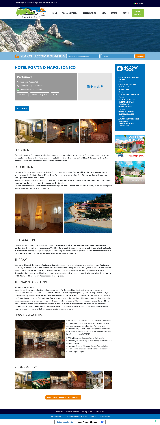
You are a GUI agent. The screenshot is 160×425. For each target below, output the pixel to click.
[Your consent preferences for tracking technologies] (156, 421)
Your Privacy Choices (87, 422)
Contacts (53, 2)
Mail (55, 95)
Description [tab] (22, 108)
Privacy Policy (87, 412)
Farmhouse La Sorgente (129, 95)
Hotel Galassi (125, 108)
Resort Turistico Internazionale (126, 101)
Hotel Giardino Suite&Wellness (126, 114)
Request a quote (39, 95)
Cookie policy (99, 412)
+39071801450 (26, 86)
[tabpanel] (63, 252)
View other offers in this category (63, 397)
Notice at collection (65, 422)
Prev (18, 380)
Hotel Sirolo (124, 90)
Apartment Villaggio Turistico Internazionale (128, 122)
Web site (22, 95)
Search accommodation (42, 56)
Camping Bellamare (127, 85)
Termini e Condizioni (72, 412)
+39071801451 (39, 86)
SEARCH (140, 56)
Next (109, 380)
